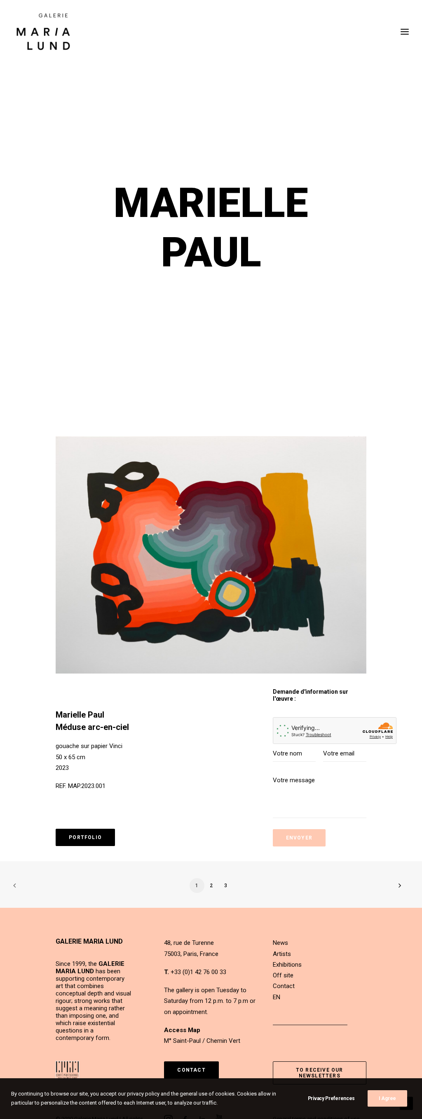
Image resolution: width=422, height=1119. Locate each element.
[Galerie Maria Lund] (43, 31)
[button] (211, 555)
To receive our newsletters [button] (320, 1073)
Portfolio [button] (85, 837)
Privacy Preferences (331, 1098)
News (280, 942)
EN (276, 997)
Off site (283, 975)
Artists (282, 954)
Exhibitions (287, 964)
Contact (284, 986)
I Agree (387, 1098)
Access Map (182, 1030)
